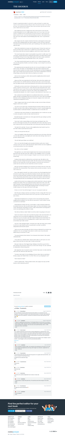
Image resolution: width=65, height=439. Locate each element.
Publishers (50, 422)
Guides (29, 419)
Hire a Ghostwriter (11, 424)
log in (23, 306)
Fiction (21, 14)
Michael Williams (22, 311)
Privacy (14, 434)
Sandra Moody (22, 373)
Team (19, 419)
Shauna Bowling (22, 353)
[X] (50, 431)
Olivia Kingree (22, 367)
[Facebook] (55, 431)
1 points (18, 311)
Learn (43, 1)
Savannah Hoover (23, 361)
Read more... (16, 340)
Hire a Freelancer (11, 418)
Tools (47, 1)
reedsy (13, 2)
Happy (24, 14)
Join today (11, 410)
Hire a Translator (11, 425)
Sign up (51, 1)
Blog (28, 418)
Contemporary (16, 14)
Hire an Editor (10, 419)
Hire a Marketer (11, 422)
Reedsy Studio (40, 418)
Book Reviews (50, 418)
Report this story (16, 295)
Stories (39, 1)
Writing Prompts (51, 419)
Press (19, 421)
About (19, 418)
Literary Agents (51, 421)
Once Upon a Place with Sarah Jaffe (32, 17)
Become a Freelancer (22, 422)
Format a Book (40, 422)
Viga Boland (23, 320)
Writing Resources (41, 424)
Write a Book (40, 419)
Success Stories (21, 424)
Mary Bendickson (23, 385)
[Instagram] (51, 431)
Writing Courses (31, 421)
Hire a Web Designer (11, 426)
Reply (15, 317)
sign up (19, 306)
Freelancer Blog (31, 425)
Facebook (28, 410)
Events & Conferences (32, 422)
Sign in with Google (20, 410)
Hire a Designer (11, 421)
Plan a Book (40, 421)
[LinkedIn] (53, 431)
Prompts (35, 1)
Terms (11, 434)
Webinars (29, 424)
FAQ (8, 434)
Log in (55, 1)
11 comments (49, 12)
